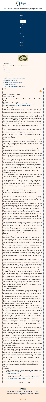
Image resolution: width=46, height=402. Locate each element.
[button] (21, 51)
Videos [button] (21, 33)
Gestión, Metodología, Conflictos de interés (14, 86)
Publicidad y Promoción (10, 76)
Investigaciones (8, 70)
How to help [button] (22, 39)
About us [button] (21, 15)
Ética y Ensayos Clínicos (10, 84)
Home (6, 89)
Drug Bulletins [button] (23, 21)
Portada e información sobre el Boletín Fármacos (15, 65)
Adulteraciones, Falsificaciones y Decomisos (14, 78)
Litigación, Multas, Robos (10, 80)
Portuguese (22, 48)
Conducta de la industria (10, 72)
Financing (21, 30)
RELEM (21, 27)
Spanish (21, 42)
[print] (41, 92)
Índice (5, 68)
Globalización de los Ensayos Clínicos (13, 82)
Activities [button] (22, 18)
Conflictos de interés (9, 74)
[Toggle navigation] (42, 13)
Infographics (22, 36)
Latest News (22, 24)
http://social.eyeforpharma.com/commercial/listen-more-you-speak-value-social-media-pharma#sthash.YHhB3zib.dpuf (23, 377)
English (21, 45)
